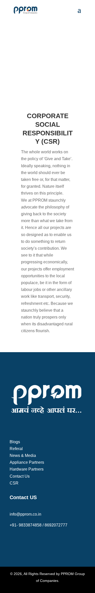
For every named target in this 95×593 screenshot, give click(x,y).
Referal (16, 449)
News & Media (23, 455)
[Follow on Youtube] (34, 540)
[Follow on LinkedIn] (54, 540)
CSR (14, 483)
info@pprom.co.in (25, 514)
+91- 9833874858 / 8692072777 (38, 525)
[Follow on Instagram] (24, 540)
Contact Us (20, 476)
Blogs (15, 442)
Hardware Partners (27, 469)
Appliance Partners (27, 462)
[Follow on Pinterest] (44, 540)
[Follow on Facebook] (14, 540)
